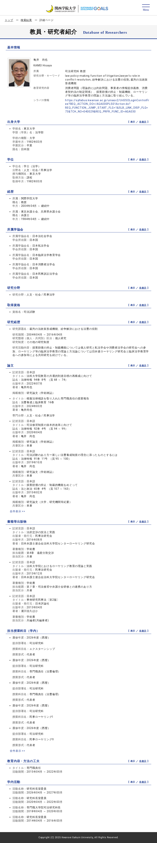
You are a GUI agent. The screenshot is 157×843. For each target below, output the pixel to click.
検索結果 (26, 20)
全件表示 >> (17, 511)
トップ (9, 20)
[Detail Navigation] (145, 8)
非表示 (143, 122)
